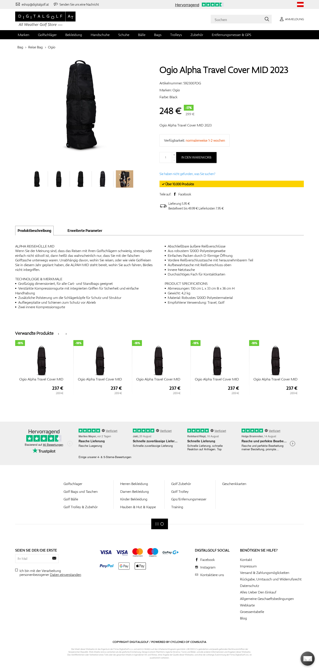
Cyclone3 (177, 642)
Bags (157, 34)
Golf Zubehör (181, 483)
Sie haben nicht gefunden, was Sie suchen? (187, 174)
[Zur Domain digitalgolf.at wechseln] (300, 4)
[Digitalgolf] (159, 524)
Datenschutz (249, 585)
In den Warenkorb (196, 157)
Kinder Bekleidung (133, 499)
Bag (20, 47)
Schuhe (123, 34)
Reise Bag (35, 47)
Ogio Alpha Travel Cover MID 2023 (186, 125)
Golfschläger (47, 34)
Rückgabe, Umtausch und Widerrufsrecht (271, 579)
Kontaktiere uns (212, 574)
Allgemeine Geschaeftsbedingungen (267, 598)
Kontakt (246, 559)
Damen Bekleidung (134, 491)
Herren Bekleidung (134, 483)
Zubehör (197, 34)
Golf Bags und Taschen (81, 491)
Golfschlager (73, 483)
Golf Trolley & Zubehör (81, 507)
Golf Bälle (71, 499)
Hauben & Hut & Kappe (138, 507)
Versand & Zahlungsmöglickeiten (264, 572)
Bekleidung (73, 34)
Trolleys (176, 34)
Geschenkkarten (234, 483)
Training (177, 507)
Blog (243, 618)
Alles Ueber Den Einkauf (258, 592)
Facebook (184, 194)
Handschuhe (100, 34)
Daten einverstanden (65, 574)
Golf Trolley (180, 491)
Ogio (51, 47)
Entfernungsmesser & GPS (231, 34)
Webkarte (247, 605)
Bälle (141, 34)
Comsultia (198, 642)
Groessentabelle (252, 611)
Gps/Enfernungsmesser (188, 499)
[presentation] (58, 333)
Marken (23, 34)
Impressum (248, 566)
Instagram (207, 567)
